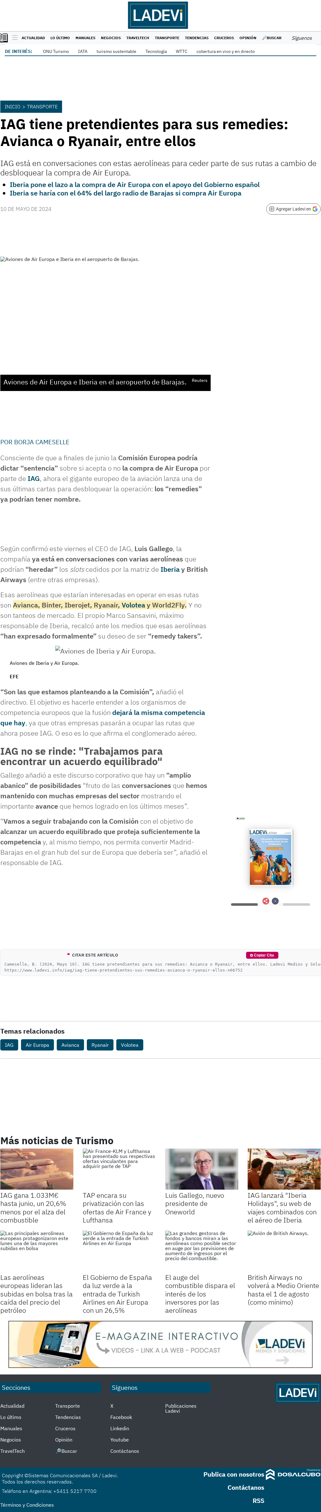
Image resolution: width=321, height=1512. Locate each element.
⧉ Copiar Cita (262, 955)
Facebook (121, 1417)
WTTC (181, 51)
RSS (258, 1500)
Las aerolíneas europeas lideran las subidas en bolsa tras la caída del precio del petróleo (36, 1294)
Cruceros (224, 37)
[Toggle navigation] (13, 38)
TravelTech (137, 37)
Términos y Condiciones (27, 1505)
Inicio (12, 106)
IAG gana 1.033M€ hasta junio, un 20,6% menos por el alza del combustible (33, 1207)
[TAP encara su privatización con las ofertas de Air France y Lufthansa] (119, 1169)
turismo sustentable (116, 51)
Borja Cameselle (42, 442)
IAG (34, 478)
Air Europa (37, 1045)
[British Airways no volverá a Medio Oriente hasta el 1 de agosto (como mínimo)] (284, 1251)
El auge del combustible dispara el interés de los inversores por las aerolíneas (200, 1294)
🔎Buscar (272, 37)
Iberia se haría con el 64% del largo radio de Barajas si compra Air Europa (125, 192)
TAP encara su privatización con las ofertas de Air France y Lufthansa (117, 1207)
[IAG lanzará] (284, 1169)
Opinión (247, 37)
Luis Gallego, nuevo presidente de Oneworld (194, 1203)
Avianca (70, 1045)
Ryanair (100, 1045)
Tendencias (196, 37)
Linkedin (119, 1428)
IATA (82, 51)
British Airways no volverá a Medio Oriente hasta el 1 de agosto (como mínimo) (283, 1289)
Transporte (167, 37)
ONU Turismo (56, 51)
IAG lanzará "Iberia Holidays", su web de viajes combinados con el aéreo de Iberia (282, 1207)
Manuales (85, 37)
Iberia (170, 569)
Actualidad (33, 37)
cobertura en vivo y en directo (226, 51)
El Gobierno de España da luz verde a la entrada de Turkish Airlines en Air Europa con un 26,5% (117, 1294)
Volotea (133, 604)
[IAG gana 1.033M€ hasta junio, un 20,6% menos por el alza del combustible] (36, 1169)
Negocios (111, 37)
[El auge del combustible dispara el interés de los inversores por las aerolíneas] (201, 1251)
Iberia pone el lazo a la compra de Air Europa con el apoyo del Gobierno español (135, 184)
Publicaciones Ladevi (181, 1408)
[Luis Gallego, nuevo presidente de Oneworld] (201, 1169)
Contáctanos (124, 1451)
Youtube (119, 1439)
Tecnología (156, 51)
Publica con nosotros (233, 1474)
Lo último (60, 37)
